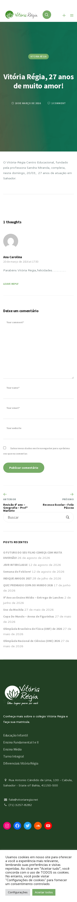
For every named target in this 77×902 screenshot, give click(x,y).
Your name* (13, 387)
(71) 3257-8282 (20, 805)
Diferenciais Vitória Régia (20, 763)
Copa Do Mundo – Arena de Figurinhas (28, 616)
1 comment (58, 103)
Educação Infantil (15, 735)
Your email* (13, 407)
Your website (14, 428)
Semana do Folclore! (17, 571)
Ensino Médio (12, 749)
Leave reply (10, 283)
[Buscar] (67, 517)
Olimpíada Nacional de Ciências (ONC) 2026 (31, 641)
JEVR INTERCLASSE (15, 565)
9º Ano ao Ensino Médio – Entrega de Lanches (33, 597)
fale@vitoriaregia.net (23, 799)
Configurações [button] (18, 892)
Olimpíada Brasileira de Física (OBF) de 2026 (32, 629)
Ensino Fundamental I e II (21, 742)
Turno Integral (13, 756)
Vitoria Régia (38, 56)
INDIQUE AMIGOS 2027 (17, 578)
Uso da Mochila (13, 610)
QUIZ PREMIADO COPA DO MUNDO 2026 (28, 585)
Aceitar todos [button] (44, 892)
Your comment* (15, 322)
